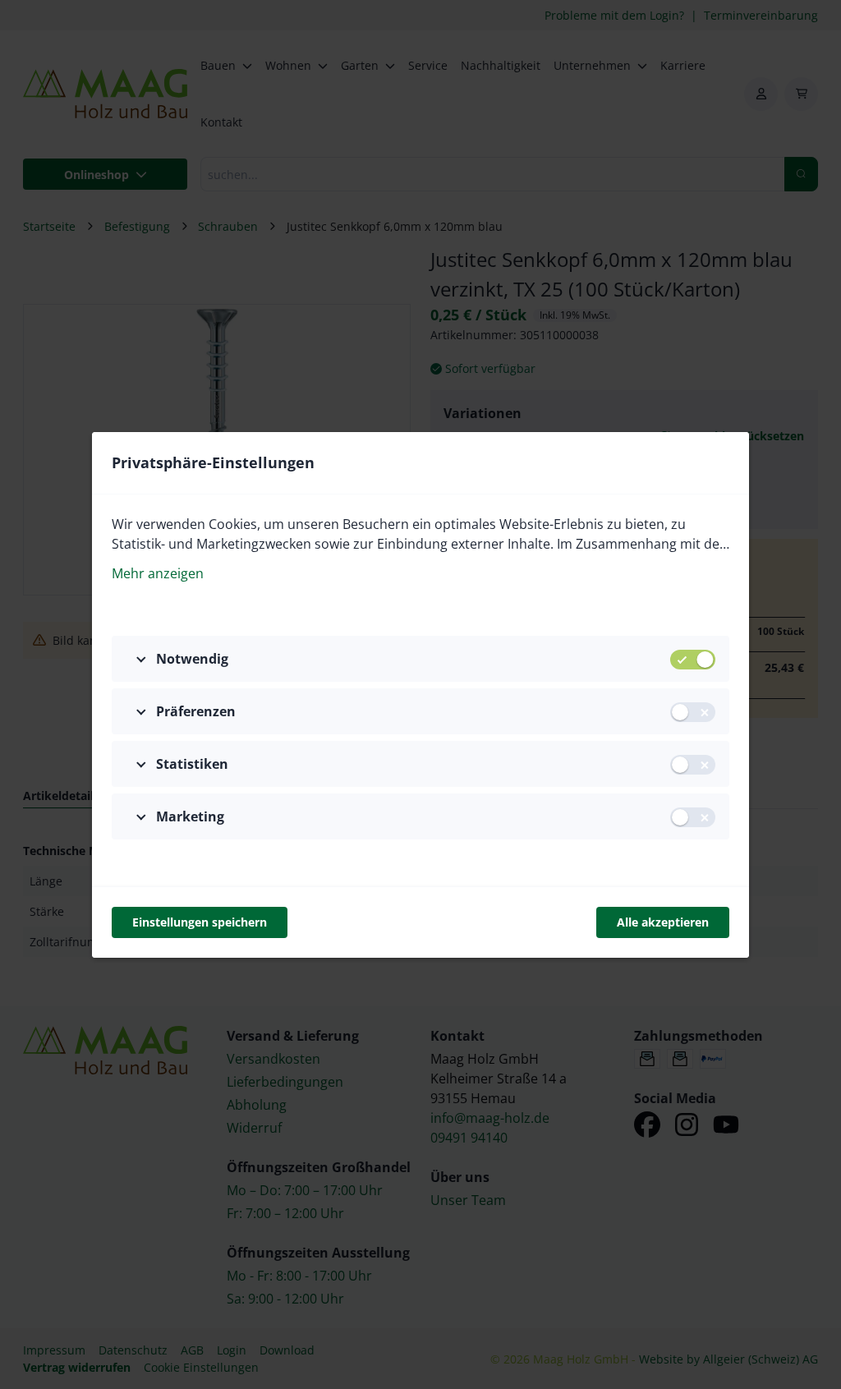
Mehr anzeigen (158, 573)
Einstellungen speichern (199, 922)
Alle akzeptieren (663, 922)
